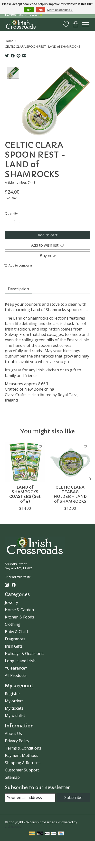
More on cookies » (60, 10)
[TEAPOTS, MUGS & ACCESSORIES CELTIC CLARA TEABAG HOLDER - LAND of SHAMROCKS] (70, 462)
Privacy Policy (17, 740)
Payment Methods (21, 755)
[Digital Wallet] (51, 834)
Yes (28, 10)
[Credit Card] (61, 834)
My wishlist (15, 715)
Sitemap (12, 777)
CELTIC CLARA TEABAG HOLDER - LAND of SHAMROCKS (70, 494)
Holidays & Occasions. (24, 653)
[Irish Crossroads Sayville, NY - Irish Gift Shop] (21, 24)
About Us (13, 733)
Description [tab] (18, 289)
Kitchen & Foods (19, 617)
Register (12, 693)
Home (9, 41)
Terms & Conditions (23, 748)
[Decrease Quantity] (9, 222)
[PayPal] (32, 834)
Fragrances (15, 639)
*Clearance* (16, 668)
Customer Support (22, 770)
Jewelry (11, 602)
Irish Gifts (14, 646)
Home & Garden (19, 609)
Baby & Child (16, 631)
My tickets (14, 708)
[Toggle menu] (85, 24)
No (41, 10)
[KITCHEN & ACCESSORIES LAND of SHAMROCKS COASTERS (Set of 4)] (25, 462)
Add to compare (20, 265)
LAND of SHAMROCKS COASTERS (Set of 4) (25, 494)
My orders (14, 701)
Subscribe (73, 797)
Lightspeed (13, 826)
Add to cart (47, 235)
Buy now (48, 255)
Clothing (12, 624)
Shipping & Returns (22, 762)
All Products (16, 675)
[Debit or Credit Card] (40, 834)
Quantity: (12, 213)
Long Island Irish (20, 660)
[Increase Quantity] (20, 222)
